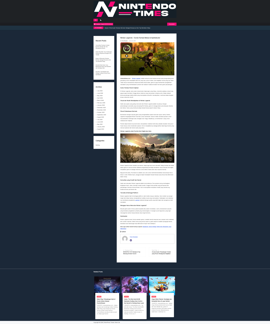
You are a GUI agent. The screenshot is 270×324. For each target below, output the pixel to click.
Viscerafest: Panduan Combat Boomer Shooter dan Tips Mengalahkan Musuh (102, 47)
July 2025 (99, 119)
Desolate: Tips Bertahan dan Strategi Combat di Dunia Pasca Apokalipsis (103, 73)
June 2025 (100, 122)
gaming (137, 200)
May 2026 (100, 95)
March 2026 (100, 100)
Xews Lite (117, 322)
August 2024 (100, 129)
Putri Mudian (125, 40)
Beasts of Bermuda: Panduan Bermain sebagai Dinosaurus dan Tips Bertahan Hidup (103, 60)
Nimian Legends (136, 78)
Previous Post (128, 250)
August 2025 (100, 117)
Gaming (98, 145)
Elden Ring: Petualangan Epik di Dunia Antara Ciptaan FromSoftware (106, 301)
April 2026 (100, 98)
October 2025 (100, 112)
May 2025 (99, 124)
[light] (100, 20)
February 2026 (101, 102)
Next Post (154, 250)
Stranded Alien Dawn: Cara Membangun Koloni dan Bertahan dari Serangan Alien (127, 28)
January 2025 (101, 126)
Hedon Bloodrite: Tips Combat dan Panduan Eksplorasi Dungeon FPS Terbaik (104, 53)
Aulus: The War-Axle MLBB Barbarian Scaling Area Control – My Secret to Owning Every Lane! (134, 301)
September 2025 (101, 114)
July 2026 (100, 91)
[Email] (131, 240)
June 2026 (100, 93)
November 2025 (101, 110)
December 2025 (101, 107)
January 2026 (101, 105)
